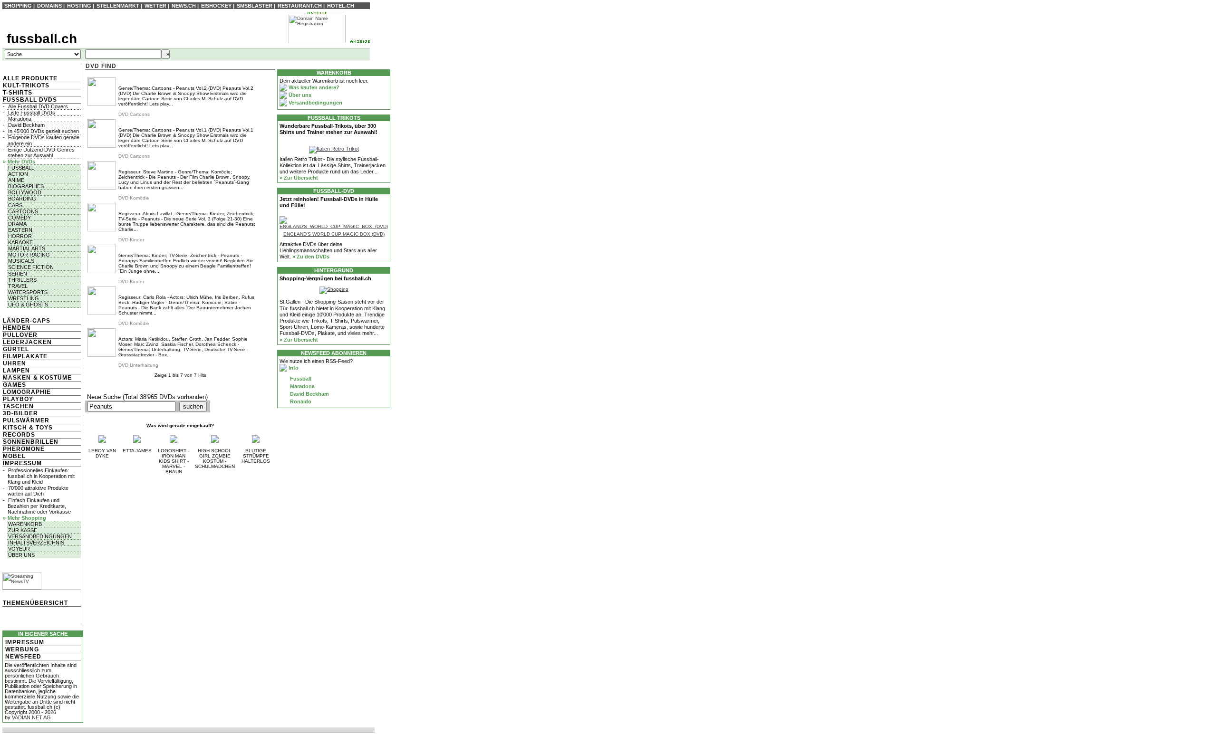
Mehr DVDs (21, 161)
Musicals (21, 261)
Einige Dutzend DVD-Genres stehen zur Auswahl (41, 152)
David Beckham (26, 125)
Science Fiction (31, 267)
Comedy (19, 217)
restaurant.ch (300, 6)
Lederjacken (27, 342)
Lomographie (27, 392)
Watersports (28, 292)
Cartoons (23, 211)
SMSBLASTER (254, 6)
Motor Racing (29, 255)
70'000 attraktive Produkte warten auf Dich (38, 490)
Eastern (20, 230)
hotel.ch (340, 6)
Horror (20, 236)
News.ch (184, 6)
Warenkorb (25, 524)
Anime (16, 180)
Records (19, 434)
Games (14, 385)
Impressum (22, 463)
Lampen (16, 370)
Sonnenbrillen (30, 442)
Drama (17, 224)
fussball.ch (42, 38)
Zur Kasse (22, 530)
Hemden (17, 328)
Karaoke (20, 242)
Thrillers (22, 280)
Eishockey (216, 6)
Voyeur (19, 549)
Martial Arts (26, 248)
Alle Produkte (30, 78)
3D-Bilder (20, 413)
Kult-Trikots (26, 85)
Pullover (20, 335)
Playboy (18, 399)
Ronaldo (300, 401)
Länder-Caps (26, 320)
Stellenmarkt (118, 6)
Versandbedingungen (40, 536)
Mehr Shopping (27, 518)
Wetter (155, 6)
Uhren (14, 363)
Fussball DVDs (30, 99)
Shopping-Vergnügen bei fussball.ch (325, 278)
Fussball (21, 168)
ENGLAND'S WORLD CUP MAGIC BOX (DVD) (334, 234)
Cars (15, 205)
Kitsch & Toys (28, 427)
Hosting (79, 6)
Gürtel (16, 349)
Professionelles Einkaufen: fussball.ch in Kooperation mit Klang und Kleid (41, 476)
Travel (18, 286)
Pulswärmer (26, 420)
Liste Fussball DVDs (31, 112)
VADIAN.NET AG (31, 717)
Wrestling (23, 298)
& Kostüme (51, 377)
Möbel (14, 456)
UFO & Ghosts (28, 304)
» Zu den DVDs (310, 256)
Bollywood (24, 192)
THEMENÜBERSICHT (35, 603)
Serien (17, 274)
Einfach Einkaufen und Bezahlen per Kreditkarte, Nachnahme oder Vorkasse (39, 506)
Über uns (21, 555)
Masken (17, 377)
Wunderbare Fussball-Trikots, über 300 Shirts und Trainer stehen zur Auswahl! (328, 129)
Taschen (18, 406)
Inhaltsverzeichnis (36, 542)
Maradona (19, 119)
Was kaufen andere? (313, 87)
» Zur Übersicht (299, 178)
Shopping (18, 6)
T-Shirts (17, 92)
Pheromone (24, 449)
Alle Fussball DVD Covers (38, 106)
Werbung (22, 649)
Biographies (26, 186)
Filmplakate (25, 356)
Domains (49, 6)
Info (293, 368)
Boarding (22, 198)
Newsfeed (23, 656)
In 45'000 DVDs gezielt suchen (43, 131)
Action (18, 174)
